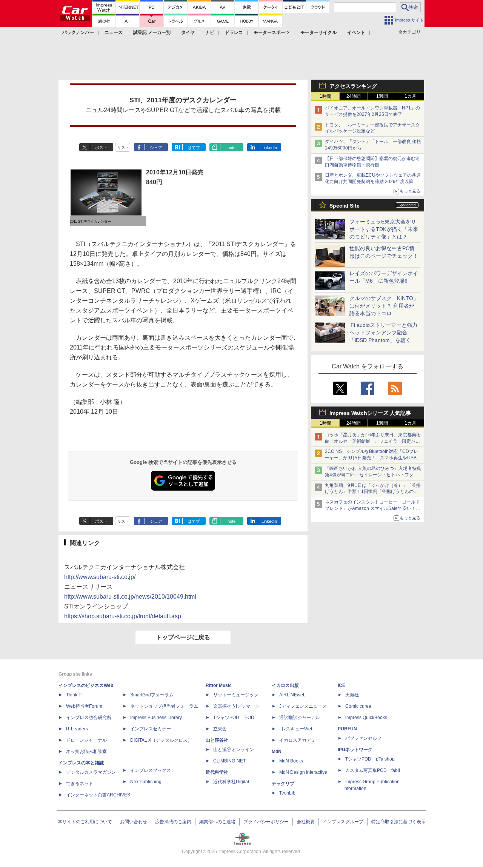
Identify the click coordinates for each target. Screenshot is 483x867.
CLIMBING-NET (229, 761)
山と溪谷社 (217, 740)
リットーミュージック (235, 695)
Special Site (344, 206)
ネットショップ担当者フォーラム (164, 706)
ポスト (101, 147)
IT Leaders (77, 728)
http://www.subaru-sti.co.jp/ (99, 577)
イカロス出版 (285, 685)
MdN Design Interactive (303, 772)
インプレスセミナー (150, 728)
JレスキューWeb (296, 728)
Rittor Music (219, 685)
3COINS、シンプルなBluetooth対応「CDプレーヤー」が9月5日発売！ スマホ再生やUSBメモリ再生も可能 (373, 458)
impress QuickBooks (366, 717)
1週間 (382, 96)
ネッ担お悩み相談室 (86, 751)
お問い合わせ (133, 821)
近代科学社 (217, 772)
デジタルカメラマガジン (91, 772)
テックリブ (283, 783)
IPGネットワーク (355, 749)
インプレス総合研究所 (88, 717)
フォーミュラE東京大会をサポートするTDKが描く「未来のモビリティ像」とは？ (383, 229)
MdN (276, 751)
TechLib (287, 793)
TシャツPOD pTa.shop (370, 759)
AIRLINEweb (292, 695)
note (231, 147)
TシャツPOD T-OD (233, 717)
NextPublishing (146, 781)
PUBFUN (347, 728)
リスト (123, 147)
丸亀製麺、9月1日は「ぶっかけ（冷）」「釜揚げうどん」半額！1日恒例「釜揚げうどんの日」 (373, 492)
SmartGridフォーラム (152, 695)
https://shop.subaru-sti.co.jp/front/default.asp (122, 616)
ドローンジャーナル (86, 740)
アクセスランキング (353, 86)
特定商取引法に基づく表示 (398, 821)
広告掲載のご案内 (173, 821)
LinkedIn (269, 147)
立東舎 (220, 728)
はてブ (194, 147)
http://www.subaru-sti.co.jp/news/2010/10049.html (130, 596)
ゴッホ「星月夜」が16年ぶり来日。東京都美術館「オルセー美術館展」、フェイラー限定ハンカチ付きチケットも (373, 441)
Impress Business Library (156, 717)
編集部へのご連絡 (217, 821)
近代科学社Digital (231, 781)
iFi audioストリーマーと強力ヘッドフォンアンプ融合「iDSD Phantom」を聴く (383, 332)
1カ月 (410, 96)
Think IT (74, 695)
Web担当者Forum (84, 706)
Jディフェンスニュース (303, 706)
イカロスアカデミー (299, 740)
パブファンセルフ (363, 738)
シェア (156, 147)
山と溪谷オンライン (233, 749)
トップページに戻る (183, 637)
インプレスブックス (150, 770)
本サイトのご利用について (85, 821)
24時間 (353, 96)
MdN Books (291, 761)
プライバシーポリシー (266, 821)
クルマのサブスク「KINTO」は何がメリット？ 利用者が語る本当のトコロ (383, 305)
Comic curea (358, 706)
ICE (341, 685)
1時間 (325, 96)
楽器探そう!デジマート (236, 706)
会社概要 (306, 821)
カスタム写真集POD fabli (372, 770)
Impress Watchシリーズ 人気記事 (370, 413)
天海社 (352, 695)
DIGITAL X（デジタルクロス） (161, 740)
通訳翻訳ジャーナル (299, 717)
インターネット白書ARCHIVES (98, 795)
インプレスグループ (343, 821)
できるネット (79, 783)
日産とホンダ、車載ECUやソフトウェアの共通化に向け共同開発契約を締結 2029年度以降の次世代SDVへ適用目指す (373, 181)
